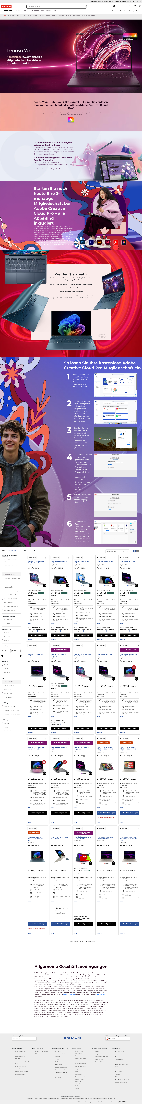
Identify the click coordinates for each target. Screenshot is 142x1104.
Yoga (116, 1061)
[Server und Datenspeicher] (80, 15)
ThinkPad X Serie (119, 1054)
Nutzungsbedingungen (53, 1098)
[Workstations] (31, 15)
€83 (57, 785)
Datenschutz (30, 1098)
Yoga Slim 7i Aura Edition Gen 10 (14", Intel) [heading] (36, 562)
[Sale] (6, 15)
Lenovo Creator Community (79, 1052)
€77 (126, 694)
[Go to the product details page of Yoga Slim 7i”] (37, 672)
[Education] (127, 10)
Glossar (77, 1088)
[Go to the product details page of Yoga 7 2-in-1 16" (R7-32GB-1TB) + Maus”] (60, 856)
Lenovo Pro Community (81, 1055)
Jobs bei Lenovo (19, 1069)
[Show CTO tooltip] (44, 585)
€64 (126, 601)
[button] (133, 1)
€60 (80, 601)
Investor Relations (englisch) (20, 1057)
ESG (16, 1063)
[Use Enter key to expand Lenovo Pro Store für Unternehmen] (112, 1)
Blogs (76, 1069)
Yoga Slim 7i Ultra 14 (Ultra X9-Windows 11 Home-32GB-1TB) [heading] (129, 838)
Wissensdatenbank (80, 1091)
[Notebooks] (15, 15)
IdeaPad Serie (119, 1059)
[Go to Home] (6, 6)
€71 (103, 694)
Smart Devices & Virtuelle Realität (121, 1065)
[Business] (118, 10)
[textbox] (118, 1039)
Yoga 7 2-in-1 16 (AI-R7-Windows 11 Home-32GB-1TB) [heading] (128, 749)
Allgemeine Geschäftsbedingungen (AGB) (105, 1098)
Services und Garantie (61, 1072)
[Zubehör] (57, 15)
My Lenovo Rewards (80, 1066)
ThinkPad (117, 1056)
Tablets (57, 1059)
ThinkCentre (118, 1071)
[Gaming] (134, 10)
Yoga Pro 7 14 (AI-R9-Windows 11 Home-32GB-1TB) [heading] (36, 838)
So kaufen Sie (78, 1074)
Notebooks (58, 1051)
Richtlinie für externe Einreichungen (78, 1098)
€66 (57, 694)
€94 (103, 785)
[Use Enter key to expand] (132, 6)
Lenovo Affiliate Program (21, 1071)
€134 (126, 879)
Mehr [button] (29, 639)
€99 (126, 785)
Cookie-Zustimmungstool (40, 1098)
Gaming (57, 1056)
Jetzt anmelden (32, 603)
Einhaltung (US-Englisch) (22, 1061)
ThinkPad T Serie (119, 1051)
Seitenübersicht (64, 1098)
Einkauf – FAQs (99, 1061)
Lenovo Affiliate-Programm (79, 1080)
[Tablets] (44, 15)
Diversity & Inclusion (20, 1074)
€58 (57, 601)
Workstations (58, 1064)
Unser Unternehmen (20, 1051)
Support (97, 1054)
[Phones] (50, 15)
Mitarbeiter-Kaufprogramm (79, 1084)
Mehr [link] (29, 623)
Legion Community (80, 1058)
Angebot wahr (56, 169)
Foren (76, 1071)
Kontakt (97, 1051)
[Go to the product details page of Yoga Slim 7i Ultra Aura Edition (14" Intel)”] (106, 856)
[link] (140, 2)
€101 (57, 879)
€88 (80, 785)
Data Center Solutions (61, 1067)
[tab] (134, 551)
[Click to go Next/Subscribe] (34, 1038)
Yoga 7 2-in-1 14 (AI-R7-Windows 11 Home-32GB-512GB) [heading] (105, 749)
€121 (80, 879)
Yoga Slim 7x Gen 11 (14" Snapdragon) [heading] (59, 655)
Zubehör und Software (61, 1069)
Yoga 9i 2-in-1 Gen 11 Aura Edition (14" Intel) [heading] (82, 838)
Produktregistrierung (81, 1063)
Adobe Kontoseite (69, 994)
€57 (34, 601)
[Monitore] (38, 15)
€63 (103, 601)
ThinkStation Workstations (122, 1079)
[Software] (64, 15)
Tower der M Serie (119, 1069)
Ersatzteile (58, 1077)
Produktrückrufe (59, 1075)
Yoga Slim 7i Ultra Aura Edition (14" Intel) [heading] (105, 838)
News (16, 1054)
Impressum (91, 1098)
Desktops (57, 1061)
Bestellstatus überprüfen (101, 1056)
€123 (103, 879)
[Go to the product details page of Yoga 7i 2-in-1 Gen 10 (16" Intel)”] (60, 766)
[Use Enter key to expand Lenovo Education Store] (130, 1)
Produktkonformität (80, 1076)
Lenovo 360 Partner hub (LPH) (41, 1052)
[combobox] (55, 7)
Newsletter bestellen (80, 1061)
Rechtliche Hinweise (20, 1066)
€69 (80, 694)
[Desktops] (22, 15)
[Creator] (141, 10)
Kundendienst (100, 994)
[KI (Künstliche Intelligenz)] (97, 15)
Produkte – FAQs (99, 1059)
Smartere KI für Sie (60, 1054)
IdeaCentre (118, 1074)
